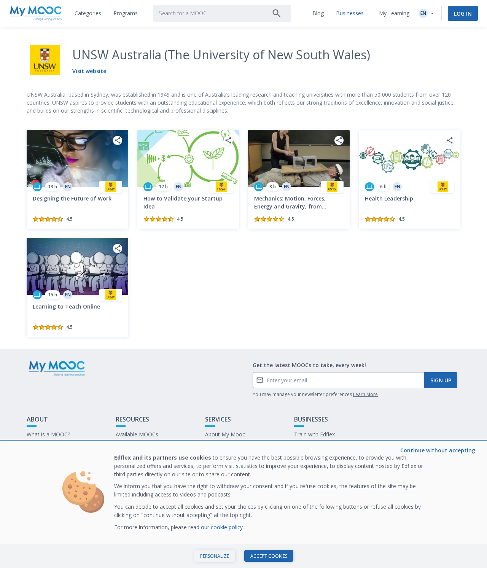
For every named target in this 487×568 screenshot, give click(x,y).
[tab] (88, 13)
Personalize (214, 556)
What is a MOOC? (48, 434)
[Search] (276, 13)
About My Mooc (225, 434)
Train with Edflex (314, 434)
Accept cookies (268, 556)
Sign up (440, 380)
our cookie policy (222, 527)
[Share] (117, 140)
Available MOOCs (137, 434)
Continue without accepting (437, 450)
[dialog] (243, 504)
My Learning (394, 13)
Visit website (89, 71)
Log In (463, 13)
